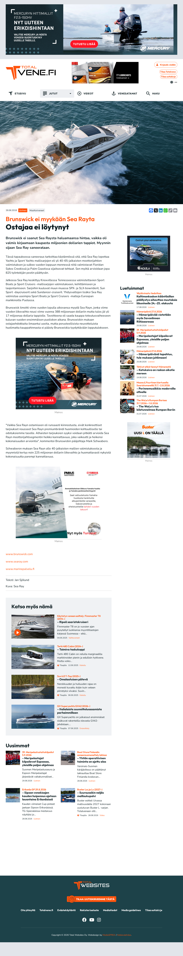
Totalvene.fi (46, 910)
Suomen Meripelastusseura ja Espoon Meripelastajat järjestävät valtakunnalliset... (38, 773)
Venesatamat (127, 93)
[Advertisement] (91, 856)
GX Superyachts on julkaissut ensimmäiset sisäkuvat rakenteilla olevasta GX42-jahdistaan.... (81, 720)
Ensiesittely (84, 728)
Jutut (53, 93)
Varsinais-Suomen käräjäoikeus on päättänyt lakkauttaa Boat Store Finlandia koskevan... (91, 771)
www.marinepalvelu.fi (20, 569)
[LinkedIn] (161, 210)
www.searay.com (17, 561)
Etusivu (20, 93)
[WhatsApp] (166, 210)
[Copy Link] (170, 210)
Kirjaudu (168, 64)
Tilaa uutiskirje (168, 76)
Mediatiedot (110, 910)
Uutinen (22, 210)
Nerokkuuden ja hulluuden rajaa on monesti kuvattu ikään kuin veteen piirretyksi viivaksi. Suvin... (76, 687)
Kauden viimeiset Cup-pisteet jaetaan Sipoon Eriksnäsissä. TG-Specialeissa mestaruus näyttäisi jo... (38, 809)
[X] (156, 210)
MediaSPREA (109, 935)
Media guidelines (131, 910)
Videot (88, 93)
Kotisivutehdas (124, 935)
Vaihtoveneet (74, 638)
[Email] (175, 210)
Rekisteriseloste (89, 910)
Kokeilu (83, 665)
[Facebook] (151, 210)
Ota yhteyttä (28, 910)
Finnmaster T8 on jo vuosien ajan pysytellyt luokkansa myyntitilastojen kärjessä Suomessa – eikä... (78, 630)
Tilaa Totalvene (168, 71)
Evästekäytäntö (66, 910)
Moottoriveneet (37, 210)
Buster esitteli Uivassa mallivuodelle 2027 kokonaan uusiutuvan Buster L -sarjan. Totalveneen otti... (94, 806)
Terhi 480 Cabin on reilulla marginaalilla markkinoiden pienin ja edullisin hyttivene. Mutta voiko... (80, 657)
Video (102, 815)
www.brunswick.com (19, 554)
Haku (156, 93)
